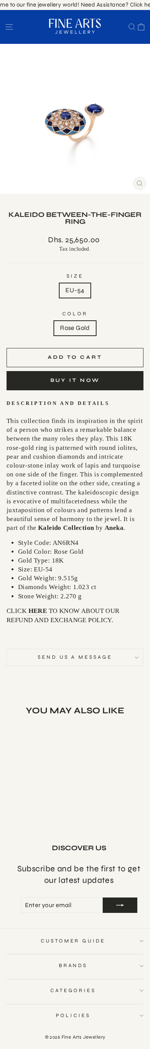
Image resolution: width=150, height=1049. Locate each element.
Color (75, 314)
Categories (73, 990)
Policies (73, 1015)
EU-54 (74, 290)
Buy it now (75, 380)
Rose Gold (75, 328)
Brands (73, 965)
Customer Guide (73, 941)
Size (75, 276)
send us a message (75, 657)
